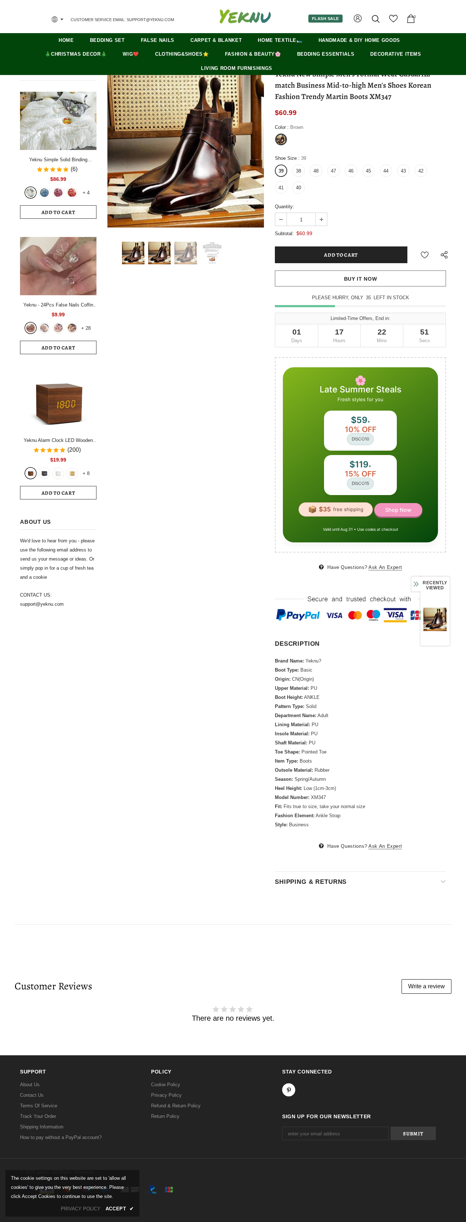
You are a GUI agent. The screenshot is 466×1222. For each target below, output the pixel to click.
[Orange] (72, 192)
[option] (185, 149)
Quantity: (284, 206)
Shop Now (398, 510)
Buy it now (360, 279)
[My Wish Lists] (393, 21)
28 (86, 328)
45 (368, 171)
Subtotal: (284, 233)
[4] (72, 328)
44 (385, 171)
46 (351, 171)
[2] (44, 328)
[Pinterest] (288, 1089)
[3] (58, 328)
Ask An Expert (385, 567)
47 (333, 171)
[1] (30, 328)
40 (298, 187)
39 (281, 171)
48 (316, 171)
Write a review (426, 986)
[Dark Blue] (44, 192)
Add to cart (58, 212)
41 (281, 187)
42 (420, 171)
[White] (30, 192)
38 (298, 171)
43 (403, 171)
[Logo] (245, 16)
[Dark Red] (58, 192)
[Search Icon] (376, 18)
